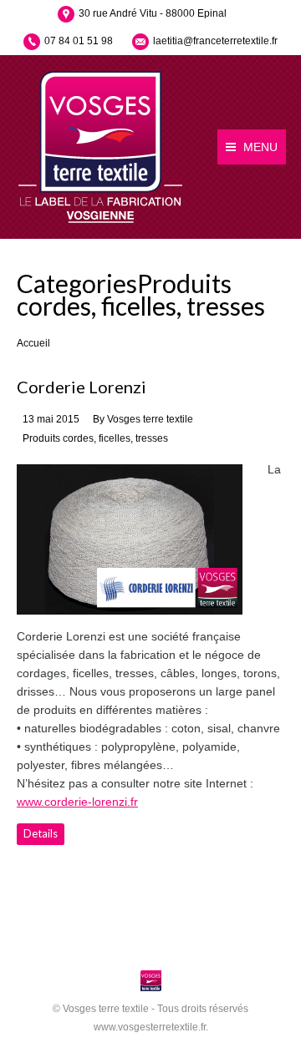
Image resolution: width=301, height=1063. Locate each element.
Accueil (33, 343)
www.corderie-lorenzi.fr (77, 801)
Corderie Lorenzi (81, 387)
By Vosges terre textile (143, 419)
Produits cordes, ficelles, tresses (95, 438)
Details (40, 833)
